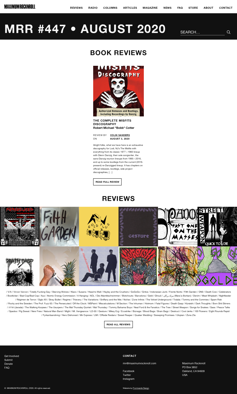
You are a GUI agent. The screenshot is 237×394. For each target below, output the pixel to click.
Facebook (128, 371)
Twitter (127, 375)
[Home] (19, 7)
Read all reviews (118, 324)
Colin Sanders (120, 135)
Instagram (128, 378)
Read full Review (109, 181)
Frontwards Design (141, 388)
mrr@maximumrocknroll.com (139, 363)
